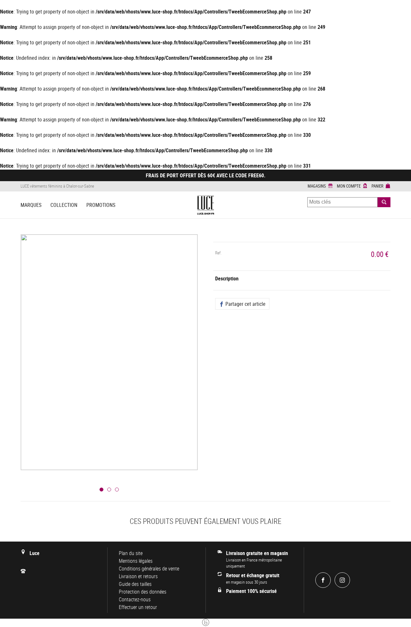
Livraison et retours (138, 576)
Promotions (100, 204)
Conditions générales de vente (149, 568)
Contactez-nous (135, 599)
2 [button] (109, 489)
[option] (109, 360)
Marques (31, 204)
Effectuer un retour (138, 607)
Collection (63, 204)
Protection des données (142, 591)
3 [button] (117, 489)
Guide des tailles (135, 583)
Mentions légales (136, 560)
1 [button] (101, 489)
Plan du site (131, 553)
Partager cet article (245, 303)
